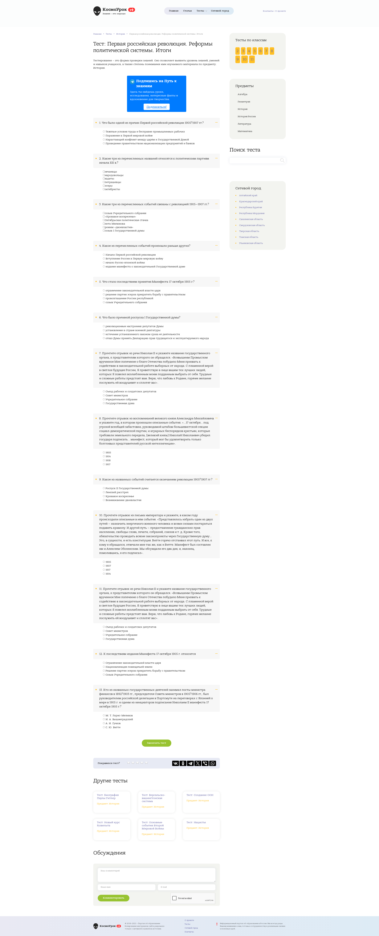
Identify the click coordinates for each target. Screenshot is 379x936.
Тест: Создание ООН (200, 795)
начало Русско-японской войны (125, 262)
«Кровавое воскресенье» (120, 216)
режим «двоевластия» (119, 227)
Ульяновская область (251, 243)
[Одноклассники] (183, 763)
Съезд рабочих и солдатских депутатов (131, 391)
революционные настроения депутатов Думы (135, 326)
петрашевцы (113, 182)
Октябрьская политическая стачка (126, 220)
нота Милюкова (115, 223)
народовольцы (114, 175)
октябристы (112, 189)
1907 (108, 565)
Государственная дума (120, 403)
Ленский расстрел (117, 492)
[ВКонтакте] (175, 763)
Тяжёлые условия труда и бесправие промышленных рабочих (145, 131)
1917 (108, 464)
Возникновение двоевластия (123, 500)
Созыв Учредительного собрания (126, 674)
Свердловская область (252, 225)
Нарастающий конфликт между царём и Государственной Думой (147, 139)
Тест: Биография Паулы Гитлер (108, 797)
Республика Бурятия (250, 207)
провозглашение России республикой (129, 298)
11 (252, 59)
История (120, 34)
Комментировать (113, 898)
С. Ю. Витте (113, 727)
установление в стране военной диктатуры (133, 330)
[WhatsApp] (212, 763)
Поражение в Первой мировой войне (129, 135)
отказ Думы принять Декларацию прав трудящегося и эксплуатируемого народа (157, 338)
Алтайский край (248, 195)
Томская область (248, 237)
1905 (108, 452)
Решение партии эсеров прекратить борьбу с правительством (145, 670)
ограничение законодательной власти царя (133, 290)
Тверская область (249, 231)
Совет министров (117, 395)
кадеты (109, 178)
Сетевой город (220, 10)
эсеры (109, 185)
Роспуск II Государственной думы (127, 488)
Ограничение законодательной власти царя (133, 662)
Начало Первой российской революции (131, 254)
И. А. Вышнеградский (119, 719)
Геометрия (244, 101)
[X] (197, 763)
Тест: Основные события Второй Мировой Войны (153, 825)
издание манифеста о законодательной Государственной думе (145, 266)
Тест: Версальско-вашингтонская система (153, 798)
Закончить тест (156, 743)
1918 (108, 460)
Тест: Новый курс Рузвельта (108, 824)
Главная (173, 10)
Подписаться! (157, 107)
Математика (245, 131)
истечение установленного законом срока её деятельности (143, 334)
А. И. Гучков (113, 723)
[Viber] (205, 763)
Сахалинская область (251, 219)
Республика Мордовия (251, 213)
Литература (244, 124)
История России (247, 116)
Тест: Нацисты (196, 822)
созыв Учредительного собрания (125, 213)
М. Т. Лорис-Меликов (119, 715)
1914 (108, 456)
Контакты (268, 11)
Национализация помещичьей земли (129, 666)
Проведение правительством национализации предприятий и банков (150, 143)
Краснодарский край (251, 201)
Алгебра (242, 94)
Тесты (200, 10)
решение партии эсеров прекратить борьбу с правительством (145, 294)
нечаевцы (111, 171)
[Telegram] (190, 763)
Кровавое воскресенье (120, 496)
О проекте (280, 11)
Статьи (187, 10)
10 (245, 59)
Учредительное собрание (121, 399)
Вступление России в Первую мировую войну (134, 258)
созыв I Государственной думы (124, 230)
